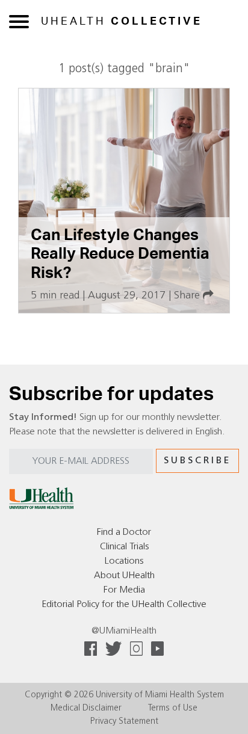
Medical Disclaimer (86, 708)
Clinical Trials (124, 547)
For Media (124, 590)
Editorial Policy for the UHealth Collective (124, 604)
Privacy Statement (124, 721)
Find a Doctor (124, 532)
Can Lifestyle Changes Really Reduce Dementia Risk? (120, 254)
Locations (124, 561)
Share (188, 296)
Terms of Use (172, 708)
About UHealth (124, 576)
